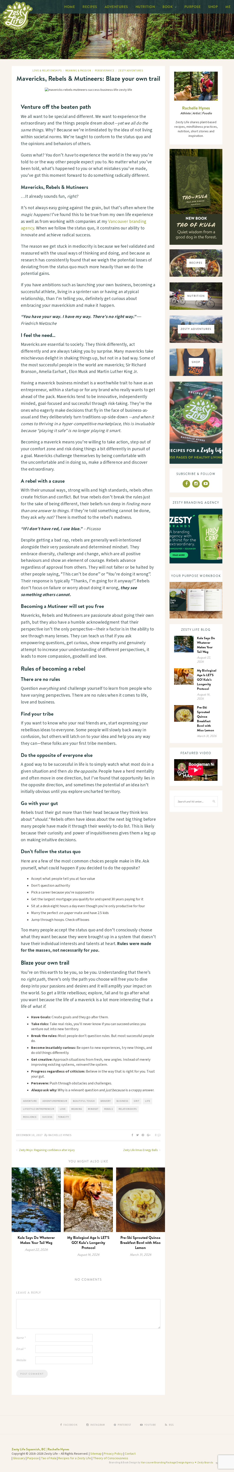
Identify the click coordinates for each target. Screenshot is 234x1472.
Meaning (76, 1109)
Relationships (128, 1109)
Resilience (30, 1117)
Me (228, 6)
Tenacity (63, 1117)
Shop (213, 6)
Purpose (192, 6)
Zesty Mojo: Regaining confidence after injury (46, 1150)
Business (122, 1101)
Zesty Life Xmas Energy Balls (140, 1150)
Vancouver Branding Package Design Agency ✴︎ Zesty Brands (177, 1462)
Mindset (93, 1109)
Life (147, 1101)
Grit (136, 1101)
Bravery (106, 1101)
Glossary (19, 1458)
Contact (130, 1453)
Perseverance (104, 70)
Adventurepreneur (55, 1101)
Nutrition (145, 6)
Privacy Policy (113, 1453)
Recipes (89, 6)
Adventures (116, 6)
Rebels (108, 1109)
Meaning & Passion (78, 70)
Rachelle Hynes (60, 1135)
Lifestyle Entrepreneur (38, 1109)
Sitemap (96, 1453)
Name (20, 1338)
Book (167, 6)
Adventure (30, 1101)
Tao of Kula (48, 1458)
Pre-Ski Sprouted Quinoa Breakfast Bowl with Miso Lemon (140, 1242)
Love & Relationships (47, 70)
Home (69, 6)
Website (21, 1360)
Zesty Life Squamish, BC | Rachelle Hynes (40, 1449)
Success (47, 1117)
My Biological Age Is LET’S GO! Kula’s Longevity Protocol (88, 1242)
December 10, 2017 (29, 1135)
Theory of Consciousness (110, 1458)
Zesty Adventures (130, 70)
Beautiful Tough (84, 1101)
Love (63, 1109)
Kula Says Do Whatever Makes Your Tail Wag (36, 1240)
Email (20, 1349)
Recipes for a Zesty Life (74, 1458)
